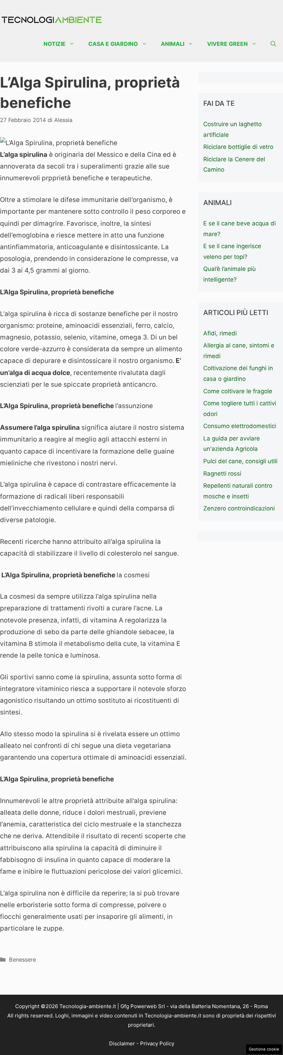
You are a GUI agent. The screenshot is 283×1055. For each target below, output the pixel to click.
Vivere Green (227, 43)
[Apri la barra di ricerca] (273, 44)
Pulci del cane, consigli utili (240, 461)
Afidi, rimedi (220, 333)
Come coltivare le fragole (237, 391)
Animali (172, 43)
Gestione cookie (264, 1049)
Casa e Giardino (113, 43)
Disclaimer (122, 1043)
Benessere (22, 959)
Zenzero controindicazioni (239, 508)
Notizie (54, 43)
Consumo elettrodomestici (239, 426)
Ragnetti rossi (222, 473)
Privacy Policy (157, 1043)
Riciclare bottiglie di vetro (238, 146)
